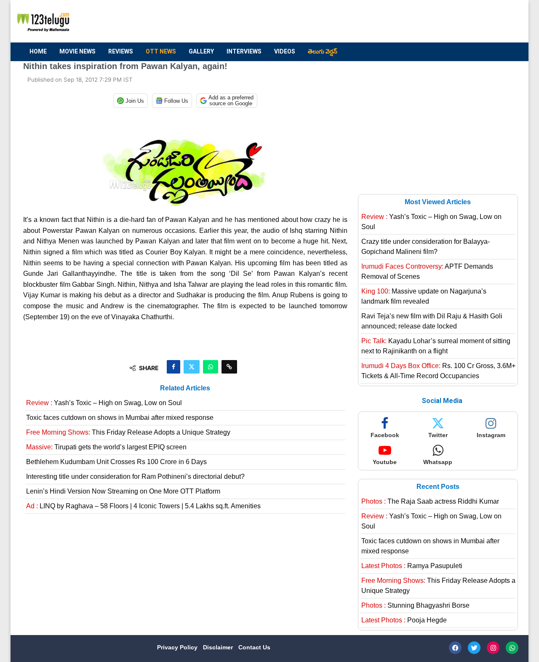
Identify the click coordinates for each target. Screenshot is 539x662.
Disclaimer (219, 647)
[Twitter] (474, 647)
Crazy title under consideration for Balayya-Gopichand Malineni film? (425, 246)
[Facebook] (455, 647)
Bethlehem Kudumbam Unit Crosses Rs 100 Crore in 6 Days (116, 461)
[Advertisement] (362, 21)
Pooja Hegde (404, 620)
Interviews (244, 51)
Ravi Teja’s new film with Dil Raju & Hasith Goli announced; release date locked (431, 321)
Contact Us (254, 647)
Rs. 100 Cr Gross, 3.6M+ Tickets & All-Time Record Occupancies (438, 370)
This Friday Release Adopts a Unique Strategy (128, 432)
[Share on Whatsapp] (210, 367)
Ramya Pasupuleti (411, 565)
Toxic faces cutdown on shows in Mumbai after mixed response (119, 417)
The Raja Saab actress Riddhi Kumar (430, 501)
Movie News (77, 51)
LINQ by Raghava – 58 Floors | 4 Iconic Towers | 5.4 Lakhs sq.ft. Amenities (143, 506)
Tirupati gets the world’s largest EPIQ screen (106, 447)
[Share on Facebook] (173, 367)
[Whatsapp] (512, 647)
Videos (284, 51)
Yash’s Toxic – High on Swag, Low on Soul (104, 402)
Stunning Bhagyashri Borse (415, 605)
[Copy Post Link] (229, 367)
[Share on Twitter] (192, 367)
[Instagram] (493, 647)
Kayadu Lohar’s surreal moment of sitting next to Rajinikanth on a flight (435, 346)
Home (38, 51)
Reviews (120, 51)
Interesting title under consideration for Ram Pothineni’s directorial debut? (135, 476)
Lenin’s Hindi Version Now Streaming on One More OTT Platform (123, 491)
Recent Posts (437, 486)
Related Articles (185, 388)
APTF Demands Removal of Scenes (427, 271)
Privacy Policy (178, 647)
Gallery (201, 51)
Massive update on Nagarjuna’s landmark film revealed (423, 296)
